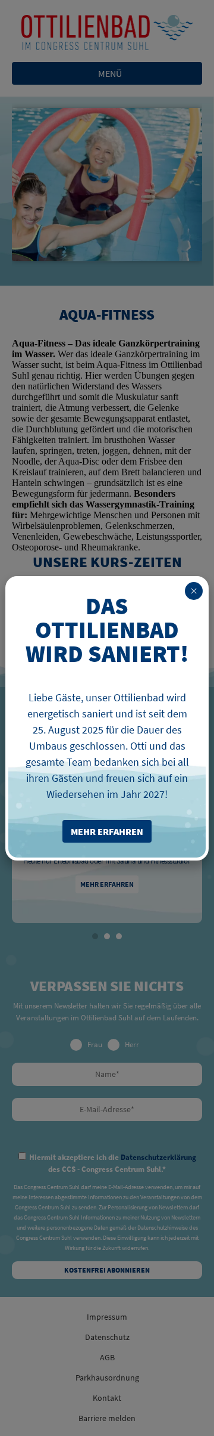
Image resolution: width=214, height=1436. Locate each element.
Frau (94, 1045)
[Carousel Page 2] (107, 936)
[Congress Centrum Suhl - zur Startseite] (107, 32)
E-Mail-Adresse (107, 1109)
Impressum (107, 1316)
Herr (132, 1045)
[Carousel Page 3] (119, 936)
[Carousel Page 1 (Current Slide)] (95, 936)
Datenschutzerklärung (158, 1157)
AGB (107, 1357)
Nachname (107, 1074)
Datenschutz (107, 1337)
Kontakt (107, 1397)
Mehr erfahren (107, 884)
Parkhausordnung (107, 1377)
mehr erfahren (107, 831)
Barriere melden (107, 1418)
